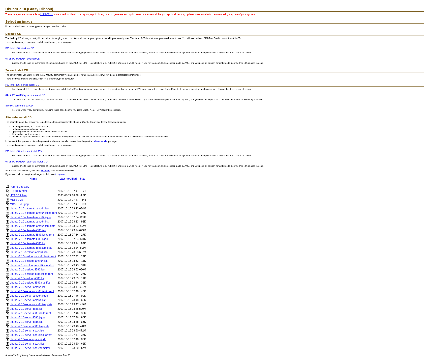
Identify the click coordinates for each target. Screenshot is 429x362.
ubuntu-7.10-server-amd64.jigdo (29, 295)
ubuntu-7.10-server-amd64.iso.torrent (32, 291)
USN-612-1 (46, 14)
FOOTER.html (18, 191)
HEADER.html (18, 195)
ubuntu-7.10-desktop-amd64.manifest (32, 265)
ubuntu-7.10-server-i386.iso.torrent (30, 313)
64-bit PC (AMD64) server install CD (25, 95)
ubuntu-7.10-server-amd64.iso (28, 287)
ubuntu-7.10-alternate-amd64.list (29, 221)
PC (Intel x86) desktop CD (19, 48)
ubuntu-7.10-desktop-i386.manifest (30, 282)
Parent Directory (19, 186)
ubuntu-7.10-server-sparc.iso (27, 330)
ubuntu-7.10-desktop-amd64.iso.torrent (33, 256)
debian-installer (100, 141)
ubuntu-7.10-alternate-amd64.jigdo (30, 217)
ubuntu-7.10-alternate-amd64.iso (29, 208)
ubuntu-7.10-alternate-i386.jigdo (29, 239)
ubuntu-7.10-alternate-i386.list (27, 243)
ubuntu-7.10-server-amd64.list (27, 300)
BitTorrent (45, 170)
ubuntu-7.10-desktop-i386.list (27, 278)
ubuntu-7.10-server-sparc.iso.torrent (31, 334)
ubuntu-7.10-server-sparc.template (30, 348)
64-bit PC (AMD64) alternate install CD (26, 161)
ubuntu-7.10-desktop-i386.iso (27, 269)
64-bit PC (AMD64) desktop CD (22, 58)
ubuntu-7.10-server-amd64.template (31, 304)
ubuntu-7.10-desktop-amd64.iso (29, 252)
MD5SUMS (16, 199)
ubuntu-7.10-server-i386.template (29, 326)
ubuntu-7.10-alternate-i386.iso (28, 230)
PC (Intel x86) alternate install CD (23, 151)
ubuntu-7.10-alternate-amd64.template (32, 226)
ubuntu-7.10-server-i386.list (26, 321)
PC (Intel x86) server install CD (22, 84)
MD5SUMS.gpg (19, 204)
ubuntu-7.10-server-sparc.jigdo (28, 339)
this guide (60, 174)
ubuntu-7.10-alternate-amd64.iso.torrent (33, 212)
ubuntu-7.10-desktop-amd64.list (28, 260)
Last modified (68, 178)
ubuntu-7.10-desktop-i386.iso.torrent (31, 273)
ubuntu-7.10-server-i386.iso (26, 308)
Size (82, 178)
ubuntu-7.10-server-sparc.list (27, 343)
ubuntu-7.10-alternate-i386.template (31, 247)
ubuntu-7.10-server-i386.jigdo (27, 317)
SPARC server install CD (19, 105)
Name (33, 178)
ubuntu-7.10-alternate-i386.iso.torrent (32, 234)
